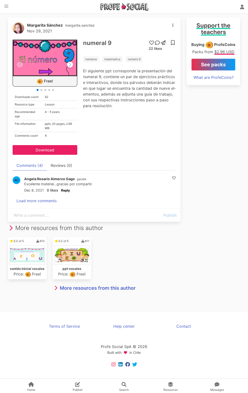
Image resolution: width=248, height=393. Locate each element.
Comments (29, 165)
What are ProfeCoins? (213, 77)
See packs (213, 64)
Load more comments (36, 200)
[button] (6, 6)
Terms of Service (64, 326)
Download (45, 150)
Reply (65, 190)
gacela (81, 179)
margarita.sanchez (80, 25)
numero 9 (134, 59)
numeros (91, 59)
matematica (112, 59)
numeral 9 (97, 42)
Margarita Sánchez (45, 25)
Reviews (61, 165)
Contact (183, 326)
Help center (124, 326)
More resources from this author (98, 288)
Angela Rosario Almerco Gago (49, 179)
